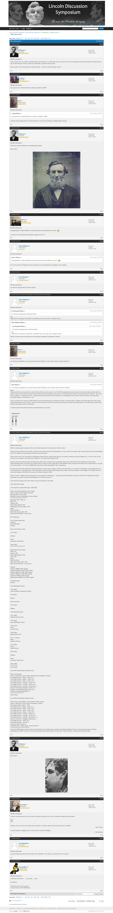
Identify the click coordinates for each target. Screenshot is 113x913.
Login (23, 28)
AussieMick (23, 867)
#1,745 (101, 214)
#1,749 (101, 343)
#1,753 (101, 798)
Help (102, 25)
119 (38, 38)
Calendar (95, 25)
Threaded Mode (99, 41)
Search (77, 25)
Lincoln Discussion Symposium (16, 32)
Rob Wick (23, 805)
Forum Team (12, 908)
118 (35, 38)
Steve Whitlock (24, 246)
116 (29, 38)
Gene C (23, 219)
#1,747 (101, 272)
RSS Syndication (72, 908)
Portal (70, 25)
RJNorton (21, 50)
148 (42, 38)
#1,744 (101, 128)
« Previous (18, 38)
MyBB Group (26, 911)
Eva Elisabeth (23, 277)
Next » (45, 38)
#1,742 (101, 74)
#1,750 (101, 368)
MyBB (15, 911)
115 (26, 38)
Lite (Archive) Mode (51, 908)
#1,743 (101, 95)
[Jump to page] (49, 38)
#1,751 (101, 432)
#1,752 (101, 738)
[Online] (27, 867)
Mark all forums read (62, 908)
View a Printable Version (16, 900)
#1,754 (101, 838)
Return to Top (42, 908)
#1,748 (101, 294)
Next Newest (21, 893)
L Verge (21, 78)
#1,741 (101, 44)
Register (28, 28)
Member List (86, 25)
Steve (19, 101)
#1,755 (101, 861)
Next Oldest (14, 893)
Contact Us (19, 908)
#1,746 (101, 241)
